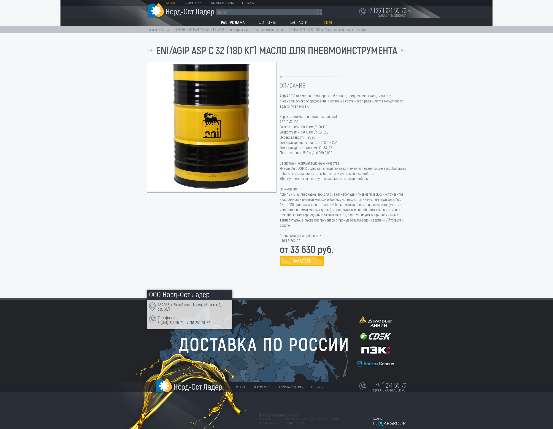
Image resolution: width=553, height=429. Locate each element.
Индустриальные (239, 29)
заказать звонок (392, 15)
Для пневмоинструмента (270, 29)
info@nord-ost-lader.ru (386, 390)
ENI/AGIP (218, 29)
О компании (193, 3)
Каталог (171, 3)
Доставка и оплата (222, 3)
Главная (152, 29)
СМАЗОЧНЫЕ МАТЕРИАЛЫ (192, 29)
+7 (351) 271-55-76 (387, 10)
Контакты (248, 3)
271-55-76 (176, 322)
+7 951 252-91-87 (197, 322)
